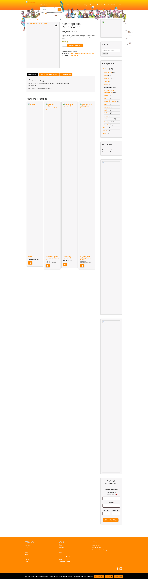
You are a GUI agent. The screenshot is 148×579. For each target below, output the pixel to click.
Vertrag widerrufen (65, 562)
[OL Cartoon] (30, 2)
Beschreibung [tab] (32, 74)
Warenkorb (62, 550)
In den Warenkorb (76, 45)
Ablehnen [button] (109, 576)
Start (28, 20)
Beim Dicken (108, 72)
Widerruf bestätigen (110, 520)
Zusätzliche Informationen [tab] (48, 74)
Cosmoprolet (41, 20)
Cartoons (69, 5)
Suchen (105, 53)
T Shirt (105, 134)
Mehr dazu (118, 576)
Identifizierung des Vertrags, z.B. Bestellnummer (111, 492)
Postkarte (107, 107)
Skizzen (106, 81)
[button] (56, 25)
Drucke (91, 53)
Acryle (85, 5)
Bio (105, 5)
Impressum (95, 545)
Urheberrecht (96, 547)
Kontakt (111, 5)
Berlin (71, 53)
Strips (78, 5)
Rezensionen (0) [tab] (66, 74)
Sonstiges (107, 122)
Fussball (106, 95)
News (99, 5)
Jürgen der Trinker (110, 101)
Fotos (92, 5)
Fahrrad (106, 98)
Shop (119, 5)
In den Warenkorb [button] (30, 263)
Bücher (105, 128)
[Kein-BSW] (111, 27)
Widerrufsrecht (63, 559)
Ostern (106, 104)
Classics (106, 84)
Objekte (105, 131)
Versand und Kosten (65, 557)
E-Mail (111, 502)
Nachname (116, 510)
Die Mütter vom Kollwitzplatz (109, 91)
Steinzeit (107, 113)
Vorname (106, 510)
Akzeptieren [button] (99, 576)
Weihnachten (108, 119)
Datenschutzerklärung (99, 550)
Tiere (106, 116)
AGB (60, 554)
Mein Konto (62, 547)
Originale (107, 78)
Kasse (60, 552)
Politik (106, 110)
